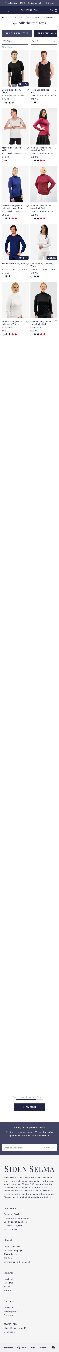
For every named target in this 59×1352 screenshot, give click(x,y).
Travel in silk (16, 17)
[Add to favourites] (27, 90)
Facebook (8, 1278)
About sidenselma (12, 1246)
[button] (44, 41)
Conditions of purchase (15, 1221)
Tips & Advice (10, 1254)
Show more (30, 1107)
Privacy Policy (10, 1229)
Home (4, 17)
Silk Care (8, 1258)
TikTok (7, 1286)
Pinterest (8, 1290)
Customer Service (12, 1214)
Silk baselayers (32, 17)
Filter (9, 41)
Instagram (9, 1282)
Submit (48, 1147)
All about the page (13, 1250)
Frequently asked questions (17, 1218)
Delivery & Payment (13, 1225)
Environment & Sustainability (18, 1261)
